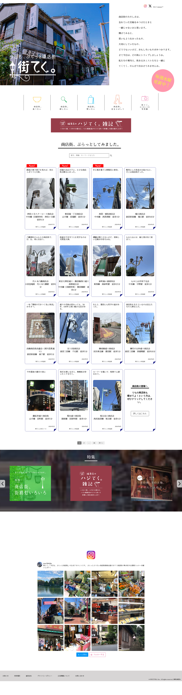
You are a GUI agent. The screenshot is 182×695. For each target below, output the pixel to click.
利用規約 (17, 676)
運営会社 (29, 676)
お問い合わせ (79, 676)
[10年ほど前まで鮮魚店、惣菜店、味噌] (50, 611)
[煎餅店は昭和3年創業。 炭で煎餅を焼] (50, 638)
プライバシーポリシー (44, 676)
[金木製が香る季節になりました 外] (105, 638)
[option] (30, 483)
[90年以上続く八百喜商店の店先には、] (105, 584)
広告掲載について (64, 676)
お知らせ (6, 676)
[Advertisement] (91, 531)
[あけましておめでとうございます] (50, 584)
